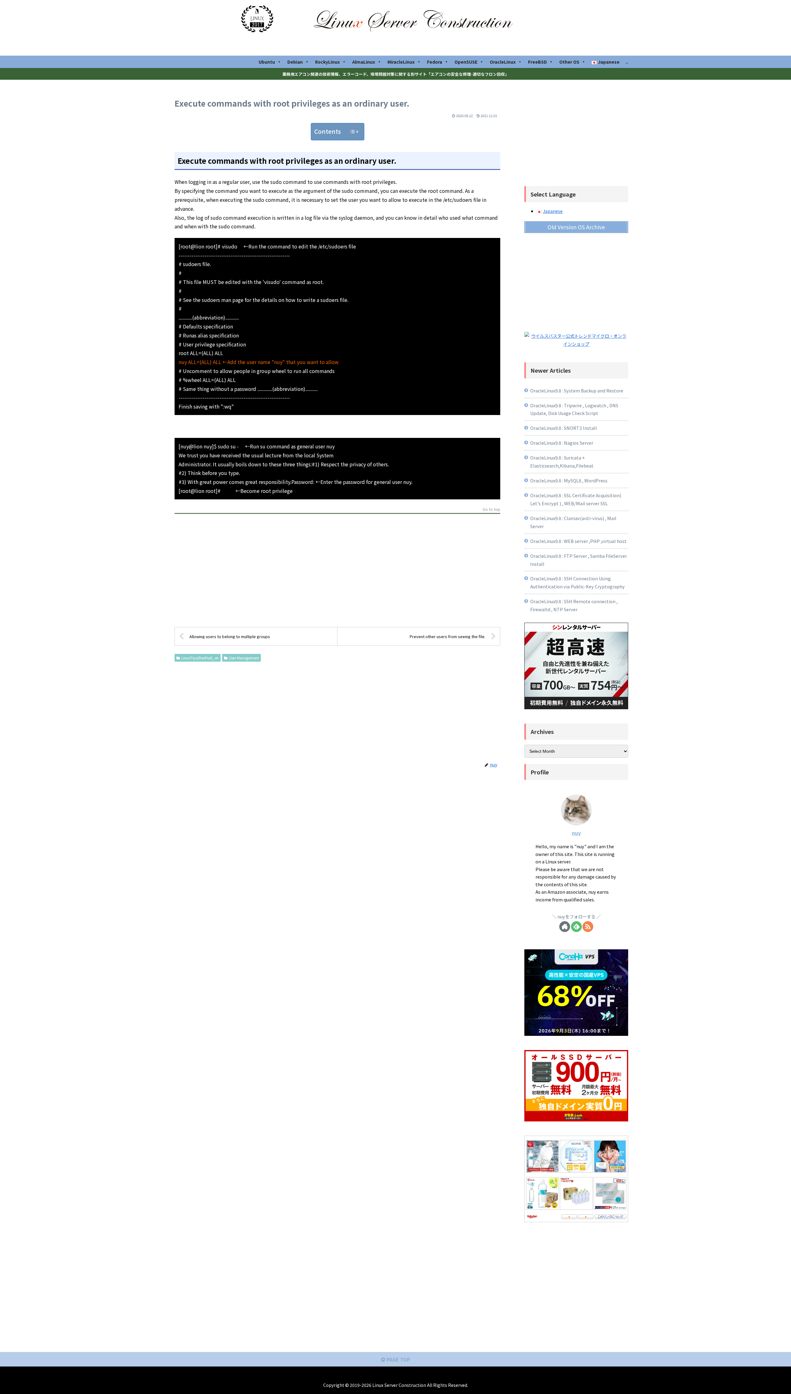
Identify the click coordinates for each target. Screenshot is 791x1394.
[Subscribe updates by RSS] (587, 926)
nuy (576, 833)
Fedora (434, 62)
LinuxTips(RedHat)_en (200, 657)
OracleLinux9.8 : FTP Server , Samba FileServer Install (578, 560)
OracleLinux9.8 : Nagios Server (562, 442)
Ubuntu (267, 62)
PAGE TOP (397, 1359)
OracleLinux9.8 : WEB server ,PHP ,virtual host (578, 541)
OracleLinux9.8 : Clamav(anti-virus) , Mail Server (573, 522)
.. (627, 62)
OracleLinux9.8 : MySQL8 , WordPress (568, 480)
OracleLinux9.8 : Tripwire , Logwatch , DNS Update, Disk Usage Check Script (574, 409)
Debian (295, 62)
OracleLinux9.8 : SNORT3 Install (563, 428)
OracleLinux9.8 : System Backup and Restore (576, 390)
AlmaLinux (363, 62)
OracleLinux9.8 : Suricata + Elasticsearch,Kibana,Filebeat (562, 461)
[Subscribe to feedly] (576, 926)
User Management (244, 657)
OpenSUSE (466, 62)
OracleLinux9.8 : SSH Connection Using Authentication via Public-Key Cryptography (577, 582)
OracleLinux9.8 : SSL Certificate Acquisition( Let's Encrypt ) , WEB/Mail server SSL (575, 499)
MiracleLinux (401, 62)
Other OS (569, 62)
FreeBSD (537, 62)
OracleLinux (503, 62)
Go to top (491, 509)
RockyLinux (327, 62)
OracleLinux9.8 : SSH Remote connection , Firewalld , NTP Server (574, 605)
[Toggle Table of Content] (351, 131)
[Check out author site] (564, 926)
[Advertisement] (337, 572)
